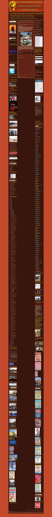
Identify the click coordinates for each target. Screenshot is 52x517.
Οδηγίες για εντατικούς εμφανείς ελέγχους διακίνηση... (12, 299)
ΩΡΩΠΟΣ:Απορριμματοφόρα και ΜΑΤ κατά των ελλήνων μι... (13, 284)
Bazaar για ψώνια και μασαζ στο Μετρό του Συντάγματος (13, 228)
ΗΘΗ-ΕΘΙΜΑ (15, 15)
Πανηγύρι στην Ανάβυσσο (13, 242)
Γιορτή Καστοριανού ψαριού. (13, 216)
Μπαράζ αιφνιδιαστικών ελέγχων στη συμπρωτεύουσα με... (12, 231)
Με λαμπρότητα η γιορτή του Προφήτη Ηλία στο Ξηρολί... (13, 237)
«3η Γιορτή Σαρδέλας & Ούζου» (13, 218)
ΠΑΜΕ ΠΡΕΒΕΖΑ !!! (12, 215)
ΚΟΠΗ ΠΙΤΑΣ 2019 (38, 21)
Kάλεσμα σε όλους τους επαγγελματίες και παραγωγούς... (12, 257)
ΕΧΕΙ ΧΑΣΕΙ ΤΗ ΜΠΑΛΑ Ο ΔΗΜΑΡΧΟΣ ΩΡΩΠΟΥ (13, 264)
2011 (10, 209)
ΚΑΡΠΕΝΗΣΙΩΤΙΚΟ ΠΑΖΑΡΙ (13, 224)
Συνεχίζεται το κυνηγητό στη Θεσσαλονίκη (13, 285)
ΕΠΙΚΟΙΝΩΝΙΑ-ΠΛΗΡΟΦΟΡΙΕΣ (39, 13)
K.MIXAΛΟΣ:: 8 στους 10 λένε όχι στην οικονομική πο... (13, 317)
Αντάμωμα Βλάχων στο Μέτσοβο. (12, 330)
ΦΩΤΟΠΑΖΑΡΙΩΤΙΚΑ (13, 18)
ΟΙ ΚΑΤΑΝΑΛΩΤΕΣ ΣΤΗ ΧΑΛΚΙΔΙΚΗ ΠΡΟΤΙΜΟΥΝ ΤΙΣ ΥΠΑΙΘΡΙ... (13, 289)
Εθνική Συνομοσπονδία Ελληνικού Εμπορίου (12, 186)
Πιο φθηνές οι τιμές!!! (12, 241)
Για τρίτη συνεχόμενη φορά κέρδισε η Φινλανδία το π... (13, 329)
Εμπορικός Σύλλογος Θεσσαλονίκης (12, 192)
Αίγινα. (11, 286)
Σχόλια (11, 65)
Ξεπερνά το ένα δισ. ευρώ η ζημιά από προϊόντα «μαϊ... (13, 250)
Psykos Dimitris (27, 512)
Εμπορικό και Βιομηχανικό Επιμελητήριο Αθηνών (12, 188)
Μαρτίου (11, 342)
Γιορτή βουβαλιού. (12, 232)
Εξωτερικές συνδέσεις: (13, 173)
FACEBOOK (35, 18)
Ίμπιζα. (11, 331)
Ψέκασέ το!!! (11, 292)
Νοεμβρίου (12, 210)
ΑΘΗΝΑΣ (11, 168)
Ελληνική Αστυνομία (12, 187)
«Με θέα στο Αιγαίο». (12, 305)
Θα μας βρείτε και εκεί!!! (12, 307)
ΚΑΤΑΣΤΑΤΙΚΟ (31, 18)
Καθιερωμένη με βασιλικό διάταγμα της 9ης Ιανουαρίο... (13, 239)
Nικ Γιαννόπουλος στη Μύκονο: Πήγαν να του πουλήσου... (13, 222)
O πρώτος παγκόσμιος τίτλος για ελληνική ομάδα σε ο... (13, 226)
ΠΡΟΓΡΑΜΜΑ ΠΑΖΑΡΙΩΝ (24, 13)
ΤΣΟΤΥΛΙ (11, 256)
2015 (10, 206)
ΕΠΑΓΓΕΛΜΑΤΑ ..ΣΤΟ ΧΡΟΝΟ (21, 15)
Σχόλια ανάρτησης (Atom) (23, 76)
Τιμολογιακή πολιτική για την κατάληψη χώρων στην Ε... (13, 214)
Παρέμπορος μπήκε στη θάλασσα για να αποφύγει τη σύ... (13, 255)
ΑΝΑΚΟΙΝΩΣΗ (11, 149)
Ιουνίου (11, 340)
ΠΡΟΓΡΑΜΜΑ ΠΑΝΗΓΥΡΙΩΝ (16, 13)
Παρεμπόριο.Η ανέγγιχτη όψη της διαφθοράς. (13, 236)
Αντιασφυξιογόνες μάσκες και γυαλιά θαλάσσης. (13, 339)
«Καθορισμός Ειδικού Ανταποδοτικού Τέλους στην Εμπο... (13, 278)
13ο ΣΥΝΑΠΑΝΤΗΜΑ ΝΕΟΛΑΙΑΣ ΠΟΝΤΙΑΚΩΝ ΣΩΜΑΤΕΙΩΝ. (13, 309)
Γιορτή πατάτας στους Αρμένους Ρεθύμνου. (12, 268)
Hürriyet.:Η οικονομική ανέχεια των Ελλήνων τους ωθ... (13, 303)
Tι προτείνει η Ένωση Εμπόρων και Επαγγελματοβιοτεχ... (12, 263)
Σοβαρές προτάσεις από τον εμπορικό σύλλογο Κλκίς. (13, 266)
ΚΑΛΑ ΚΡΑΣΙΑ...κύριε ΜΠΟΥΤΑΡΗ (12, 316)
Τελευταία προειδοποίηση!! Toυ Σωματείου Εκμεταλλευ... (13, 287)
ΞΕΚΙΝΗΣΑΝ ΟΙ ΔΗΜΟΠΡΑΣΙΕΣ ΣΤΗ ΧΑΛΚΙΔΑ (12, 319)
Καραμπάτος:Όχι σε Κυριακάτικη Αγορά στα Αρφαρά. (13, 322)
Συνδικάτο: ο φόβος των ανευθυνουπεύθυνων (12, 145)
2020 (10, 202)
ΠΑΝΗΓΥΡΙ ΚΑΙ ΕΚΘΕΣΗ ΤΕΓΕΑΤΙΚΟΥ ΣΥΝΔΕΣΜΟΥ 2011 (13, 247)
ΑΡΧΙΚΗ (11, 13)
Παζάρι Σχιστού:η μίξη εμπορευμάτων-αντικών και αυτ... (13, 261)
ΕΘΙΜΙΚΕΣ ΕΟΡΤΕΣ (38, 22)
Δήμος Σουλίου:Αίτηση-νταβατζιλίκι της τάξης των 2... (13, 315)
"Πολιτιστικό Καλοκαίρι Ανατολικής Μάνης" (12, 217)
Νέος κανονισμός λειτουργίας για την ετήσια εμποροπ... (13, 320)
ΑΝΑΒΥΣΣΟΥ (11, 170)
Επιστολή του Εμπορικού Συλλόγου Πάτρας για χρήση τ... (13, 220)
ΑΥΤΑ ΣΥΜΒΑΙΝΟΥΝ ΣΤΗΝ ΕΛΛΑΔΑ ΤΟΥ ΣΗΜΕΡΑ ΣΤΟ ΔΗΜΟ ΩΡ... (13, 282)
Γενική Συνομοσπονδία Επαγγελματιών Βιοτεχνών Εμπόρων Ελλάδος (12, 184)
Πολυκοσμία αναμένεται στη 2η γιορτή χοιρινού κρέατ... (13, 295)
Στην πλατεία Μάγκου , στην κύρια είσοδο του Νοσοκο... (13, 332)
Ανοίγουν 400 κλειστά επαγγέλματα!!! (12, 333)
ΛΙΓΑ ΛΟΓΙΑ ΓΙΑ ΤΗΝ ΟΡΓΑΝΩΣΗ (29, 15)
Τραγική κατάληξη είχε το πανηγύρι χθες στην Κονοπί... (13, 337)
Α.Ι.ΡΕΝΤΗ (11, 167)
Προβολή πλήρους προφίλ (13, 92)
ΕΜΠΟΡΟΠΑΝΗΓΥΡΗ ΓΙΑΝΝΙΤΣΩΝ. (12, 312)
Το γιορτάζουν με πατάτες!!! (13, 244)
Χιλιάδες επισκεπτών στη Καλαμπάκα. (13, 275)
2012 (10, 208)
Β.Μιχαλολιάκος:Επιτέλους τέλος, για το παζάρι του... (13, 301)
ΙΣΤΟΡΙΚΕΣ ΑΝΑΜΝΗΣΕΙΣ (38, 27)
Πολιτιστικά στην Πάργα (12, 269)
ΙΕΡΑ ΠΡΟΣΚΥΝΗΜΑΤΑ (38, 26)
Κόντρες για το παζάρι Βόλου (13, 293)
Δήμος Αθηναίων (11, 185)
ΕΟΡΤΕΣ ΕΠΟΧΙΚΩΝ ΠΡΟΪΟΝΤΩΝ (38, 25)
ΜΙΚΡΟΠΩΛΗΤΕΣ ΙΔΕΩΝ (19, 18)
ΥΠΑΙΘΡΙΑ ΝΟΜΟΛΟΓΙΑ (26, 18)
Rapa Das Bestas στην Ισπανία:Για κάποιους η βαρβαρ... (13, 325)
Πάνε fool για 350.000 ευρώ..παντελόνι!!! (12, 234)
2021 (10, 201)
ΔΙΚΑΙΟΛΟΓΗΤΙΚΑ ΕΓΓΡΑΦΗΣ (31, 13)
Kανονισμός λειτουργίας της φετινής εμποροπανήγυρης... (13, 313)
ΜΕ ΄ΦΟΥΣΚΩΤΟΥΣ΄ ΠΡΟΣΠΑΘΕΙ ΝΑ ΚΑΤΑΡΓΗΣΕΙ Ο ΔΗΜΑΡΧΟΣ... (12, 291)
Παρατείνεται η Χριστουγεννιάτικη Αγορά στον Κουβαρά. (13, 148)
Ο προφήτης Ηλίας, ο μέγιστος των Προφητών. (13, 271)
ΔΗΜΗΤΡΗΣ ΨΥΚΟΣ (12, 91)
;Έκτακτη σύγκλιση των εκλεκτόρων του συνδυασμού (13, 146)
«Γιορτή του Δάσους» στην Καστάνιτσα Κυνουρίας (13, 227)
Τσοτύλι (11, 297)
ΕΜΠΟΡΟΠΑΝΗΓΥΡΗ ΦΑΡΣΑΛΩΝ (12, 233)
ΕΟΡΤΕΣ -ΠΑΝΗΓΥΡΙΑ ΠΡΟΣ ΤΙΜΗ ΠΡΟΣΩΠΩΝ (39, 24)
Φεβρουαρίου (12, 343)
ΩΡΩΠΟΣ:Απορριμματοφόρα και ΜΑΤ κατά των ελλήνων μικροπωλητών (26, 24)
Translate (14, 22)
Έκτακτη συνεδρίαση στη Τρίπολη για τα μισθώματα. (13, 335)
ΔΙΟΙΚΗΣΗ (11, 15)
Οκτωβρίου (12, 211)
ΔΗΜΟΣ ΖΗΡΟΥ (12, 298)
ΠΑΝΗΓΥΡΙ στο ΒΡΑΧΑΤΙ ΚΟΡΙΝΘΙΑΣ (13, 253)
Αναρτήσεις (11, 64)
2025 (10, 198)
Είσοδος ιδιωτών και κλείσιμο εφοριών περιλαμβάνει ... (13, 324)
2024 (10, 199)
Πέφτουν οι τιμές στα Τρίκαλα (13, 219)
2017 (10, 204)
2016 (10, 205)
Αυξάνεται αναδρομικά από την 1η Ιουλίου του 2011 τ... (13, 296)
